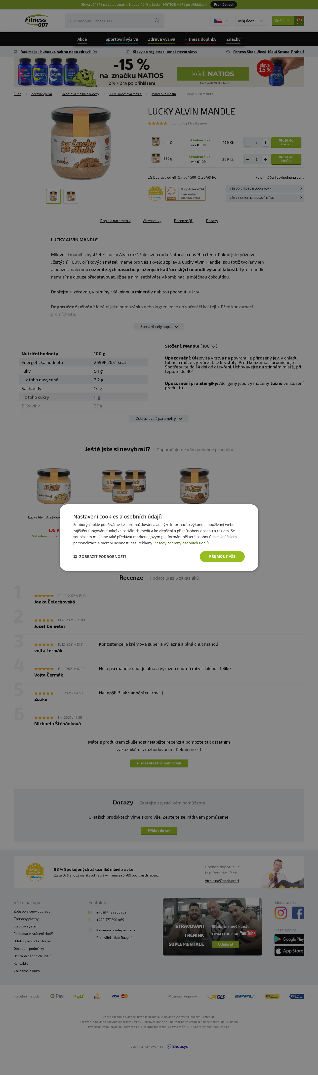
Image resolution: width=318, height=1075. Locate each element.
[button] (99, 556)
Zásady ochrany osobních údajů (181, 542)
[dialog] (159, 537)
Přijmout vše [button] (222, 556)
